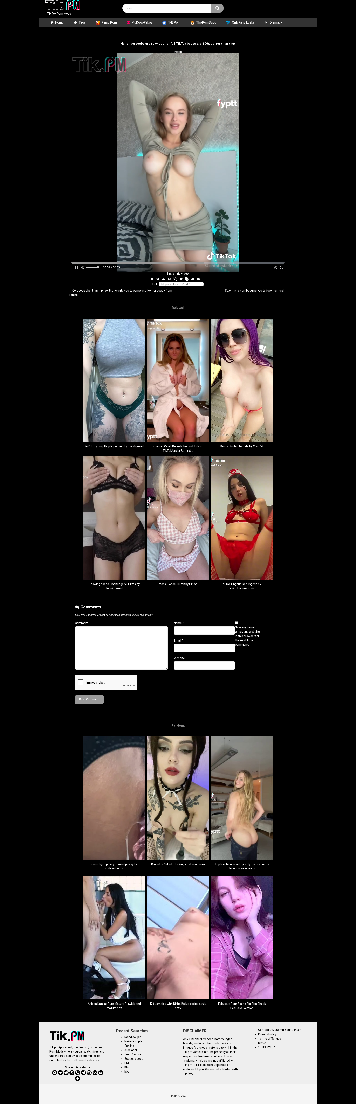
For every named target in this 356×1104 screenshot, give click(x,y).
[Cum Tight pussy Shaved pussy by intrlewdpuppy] (114, 858)
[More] (203, 279)
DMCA (262, 1042)
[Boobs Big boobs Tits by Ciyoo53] (242, 441)
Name (179, 623)
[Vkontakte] (192, 279)
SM (126, 1063)
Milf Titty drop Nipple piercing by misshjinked (114, 446)
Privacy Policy (267, 1034)
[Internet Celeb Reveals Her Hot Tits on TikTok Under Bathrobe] (178, 441)
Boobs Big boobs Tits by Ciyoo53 (241, 446)
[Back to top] (342, 1091)
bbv (126, 1071)
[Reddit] (163, 279)
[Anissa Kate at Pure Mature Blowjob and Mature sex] (114, 998)
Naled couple (132, 1037)
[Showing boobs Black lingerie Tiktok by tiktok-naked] (114, 578)
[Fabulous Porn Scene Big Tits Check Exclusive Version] (242, 998)
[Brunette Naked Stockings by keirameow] (178, 858)
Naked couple (133, 1041)
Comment (81, 623)
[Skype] (186, 279)
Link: (155, 284)
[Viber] (175, 279)
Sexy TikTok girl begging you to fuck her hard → (256, 290)
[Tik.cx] (62, 6)
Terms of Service (269, 1038)
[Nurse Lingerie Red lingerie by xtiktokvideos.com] (242, 578)
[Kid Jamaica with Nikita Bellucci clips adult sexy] (178, 998)
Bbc (127, 1067)
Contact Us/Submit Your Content (280, 1030)
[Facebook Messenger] (152, 279)
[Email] (198, 279)
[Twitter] (157, 279)
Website (179, 658)
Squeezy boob (133, 1058)
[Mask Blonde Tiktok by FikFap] (178, 578)
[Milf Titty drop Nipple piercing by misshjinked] (114, 441)
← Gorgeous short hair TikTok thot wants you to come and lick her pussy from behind (120, 292)
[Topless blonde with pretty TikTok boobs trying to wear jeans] (242, 858)
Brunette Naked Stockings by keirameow (178, 864)
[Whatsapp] (169, 279)
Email (178, 640)
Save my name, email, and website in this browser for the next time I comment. (247, 636)
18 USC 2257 (266, 1047)
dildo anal (130, 1050)
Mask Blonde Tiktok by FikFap (178, 584)
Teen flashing (133, 1054)
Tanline (129, 1045)
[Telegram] (180, 279)
